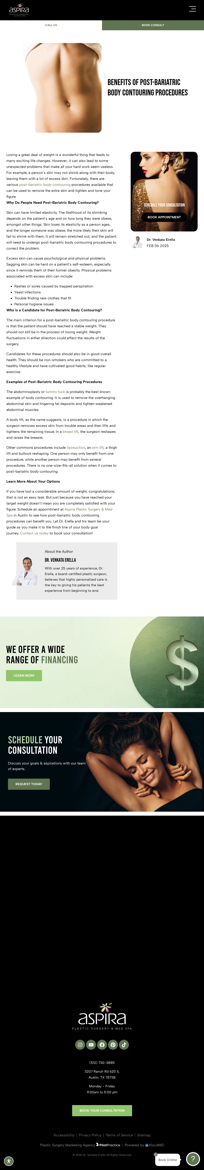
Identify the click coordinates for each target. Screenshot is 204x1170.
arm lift (98, 447)
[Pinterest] (113, 1045)
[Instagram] (80, 1045)
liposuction (76, 447)
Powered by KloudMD (144, 1145)
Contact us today (34, 533)
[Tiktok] (124, 1045)
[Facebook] (102, 1045)
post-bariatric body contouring (45, 184)
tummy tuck (55, 392)
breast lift (70, 431)
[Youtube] (91, 1045)
